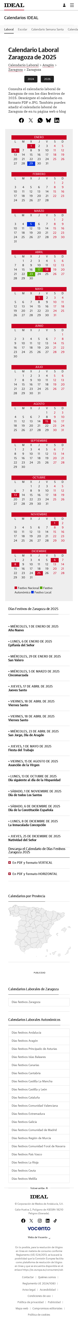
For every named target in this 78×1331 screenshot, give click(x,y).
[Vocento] (39, 1228)
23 (31, 274)
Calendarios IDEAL (21, 18)
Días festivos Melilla (24, 1178)
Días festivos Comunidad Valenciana (35, 1105)
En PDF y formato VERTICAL (32, 862)
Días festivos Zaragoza (26, 1002)
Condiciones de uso (39, 1296)
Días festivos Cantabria (26, 1073)
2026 (47, 79)
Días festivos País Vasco (27, 1154)
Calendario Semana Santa (47, 29)
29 (31, 163)
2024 (31, 79)
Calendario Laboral (23, 64)
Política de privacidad (30, 1302)
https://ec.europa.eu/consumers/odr (42, 1270)
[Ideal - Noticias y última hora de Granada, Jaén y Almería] (14, 5)
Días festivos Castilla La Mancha (32, 1081)
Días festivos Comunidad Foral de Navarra (38, 1146)
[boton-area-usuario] (65, 5)
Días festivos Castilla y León (29, 1089)
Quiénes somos (47, 1277)
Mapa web (22, 1308)
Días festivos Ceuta (24, 1170)
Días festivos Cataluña (26, 1097)
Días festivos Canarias (25, 1065)
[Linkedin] (56, 120)
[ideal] (39, 1196)
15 (46, 421)
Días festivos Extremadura (28, 1113)
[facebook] (21, 120)
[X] (30, 120)
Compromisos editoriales (47, 1308)
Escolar (22, 29)
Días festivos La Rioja (25, 1162)
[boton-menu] (72, 5)
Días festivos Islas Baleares (29, 1057)
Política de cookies (39, 1315)
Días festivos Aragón (25, 1040)
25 (39, 573)
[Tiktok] (55, 1221)
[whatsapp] (40, 120)
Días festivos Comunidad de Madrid (34, 1130)
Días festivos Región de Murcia (31, 1138)
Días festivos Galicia (24, 1122)
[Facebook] (23, 1221)
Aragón (48, 64)
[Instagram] (40, 1221)
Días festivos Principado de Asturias (34, 1049)
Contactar (28, 1277)
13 (15, 495)
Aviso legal (29, 1290)
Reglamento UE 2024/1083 (39, 1283)
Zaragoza (15, 69)
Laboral (9, 29)
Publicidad (54, 1302)
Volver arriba (37, 1188)
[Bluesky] (48, 120)
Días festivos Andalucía (26, 1032)
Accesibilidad (48, 1290)
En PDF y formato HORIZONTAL (34, 874)
